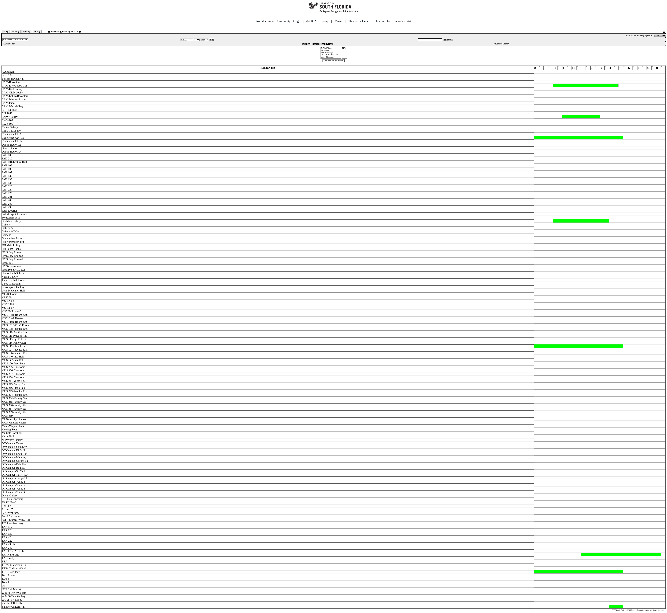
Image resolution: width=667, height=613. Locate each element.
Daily (6, 31)
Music (338, 21)
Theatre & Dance (359, 21)
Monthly (27, 31)
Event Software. (643, 610)
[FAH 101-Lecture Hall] (330, 55)
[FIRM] (344, 48)
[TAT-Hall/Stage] (330, 48)
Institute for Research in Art (393, 21)
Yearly (37, 31)
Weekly (15, 31)
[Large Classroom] (330, 57)
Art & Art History (317, 21)
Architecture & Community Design (278, 21)
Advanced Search (501, 44)
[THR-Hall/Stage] (330, 53)
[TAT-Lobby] (330, 50)
